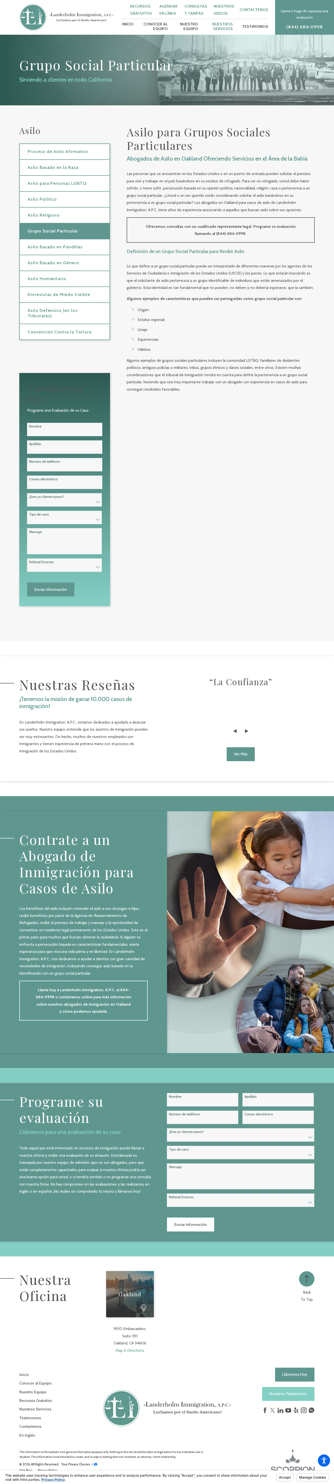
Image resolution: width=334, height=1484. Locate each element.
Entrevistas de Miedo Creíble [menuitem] (59, 294)
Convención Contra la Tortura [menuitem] (59, 332)
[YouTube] (288, 1410)
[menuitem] (128, 26)
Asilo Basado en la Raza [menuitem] (53, 167)
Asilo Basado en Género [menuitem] (53, 262)
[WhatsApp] (311, 1411)
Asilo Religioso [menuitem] (44, 215)
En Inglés (27, 1435)
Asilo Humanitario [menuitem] (47, 278)
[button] (324, 1460)
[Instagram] (304, 1410)
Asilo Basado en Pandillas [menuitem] (55, 247)
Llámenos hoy (294, 1374)
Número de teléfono (44, 462)
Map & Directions (129, 1350)
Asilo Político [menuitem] (42, 199)
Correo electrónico (43, 479)
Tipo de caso (39, 514)
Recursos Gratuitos (35, 1400)
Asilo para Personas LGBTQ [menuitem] (57, 183)
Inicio (24, 1374)
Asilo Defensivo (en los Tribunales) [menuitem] (52, 313)
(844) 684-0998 (304, 27)
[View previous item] (235, 731)
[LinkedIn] (280, 1410)
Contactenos (254, 9)
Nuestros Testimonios (288, 1393)
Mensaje (35, 532)
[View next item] (247, 731)
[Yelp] (296, 1410)
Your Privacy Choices (76, 1464)
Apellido (35, 444)
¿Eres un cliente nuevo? (46, 497)
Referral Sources (41, 562)
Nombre (35, 426)
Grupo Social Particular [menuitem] (53, 231)
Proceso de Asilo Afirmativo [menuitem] (58, 151)
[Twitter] (273, 1410)
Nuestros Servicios (35, 1409)
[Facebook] (265, 1410)
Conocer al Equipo (35, 1383)
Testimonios (30, 1418)
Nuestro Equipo (32, 1392)
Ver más (240, 754)
